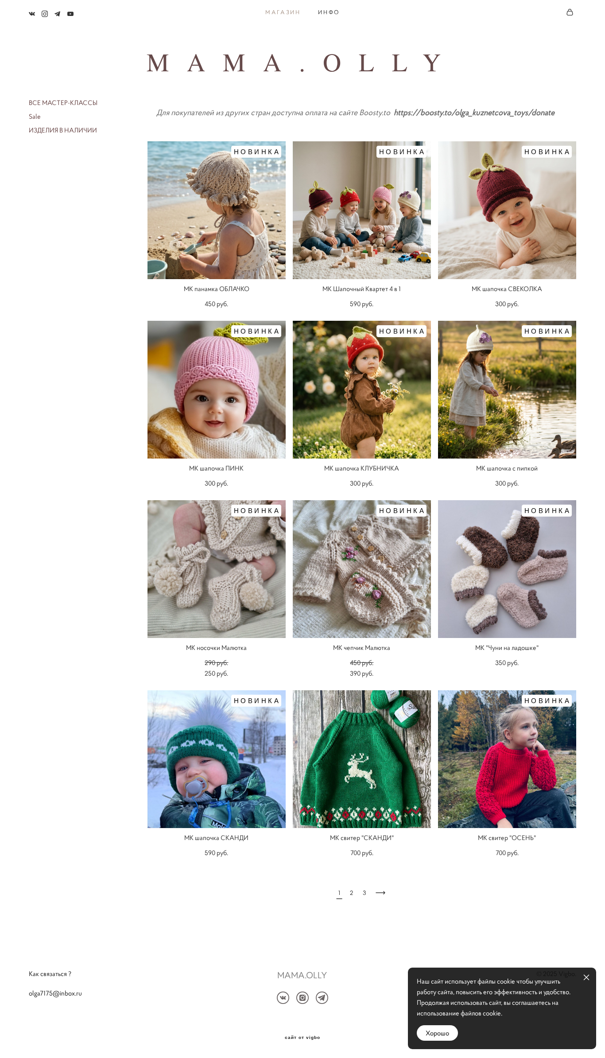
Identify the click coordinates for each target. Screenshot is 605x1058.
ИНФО (328, 12)
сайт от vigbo (302, 1037)
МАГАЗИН (282, 12)
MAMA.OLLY (302, 61)
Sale (35, 116)
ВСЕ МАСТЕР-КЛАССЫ (63, 102)
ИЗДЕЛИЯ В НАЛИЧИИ (63, 130)
